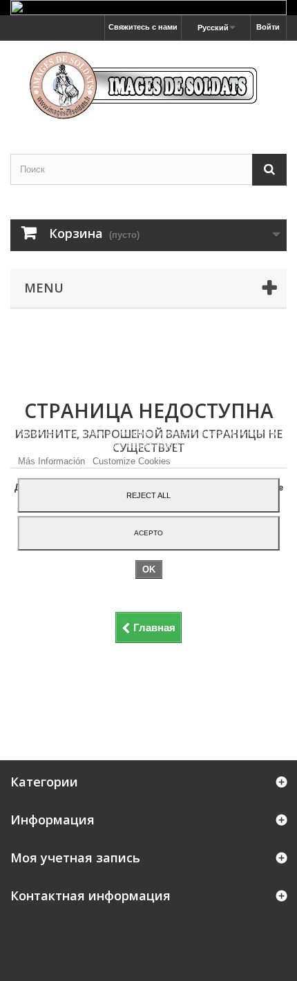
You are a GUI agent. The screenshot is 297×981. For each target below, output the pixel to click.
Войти (268, 27)
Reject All (148, 495)
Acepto (148, 533)
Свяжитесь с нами (143, 27)
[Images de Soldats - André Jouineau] (148, 85)
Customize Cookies (132, 461)
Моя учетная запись (75, 857)
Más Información (53, 461)
